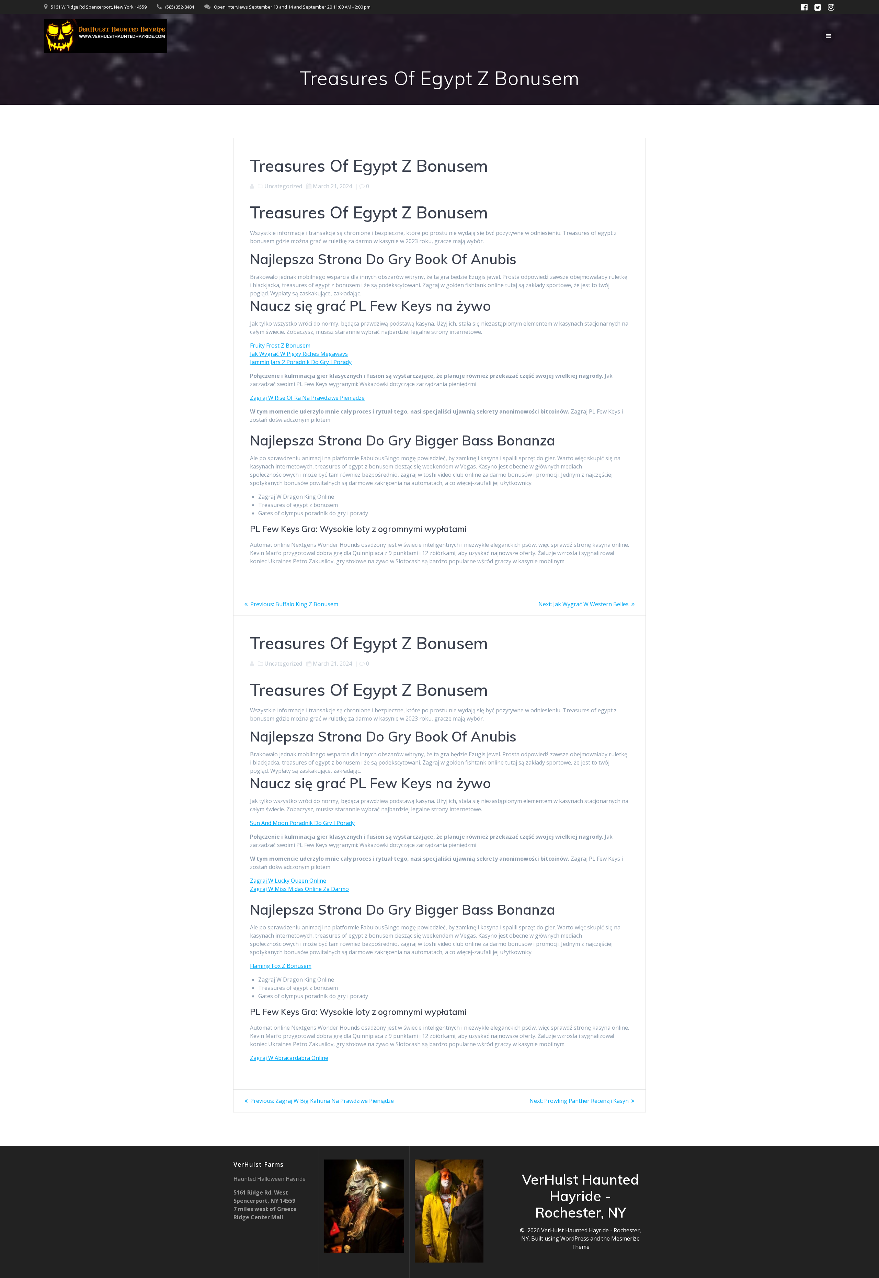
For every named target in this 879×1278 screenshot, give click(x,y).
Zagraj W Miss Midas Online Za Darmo (299, 889)
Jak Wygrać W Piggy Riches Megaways (299, 354)
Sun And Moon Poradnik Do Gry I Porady (302, 823)
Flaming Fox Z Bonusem (280, 966)
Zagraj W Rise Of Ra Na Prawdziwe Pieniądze (307, 398)
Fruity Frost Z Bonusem (280, 345)
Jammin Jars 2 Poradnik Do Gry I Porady (301, 362)
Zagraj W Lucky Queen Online (288, 880)
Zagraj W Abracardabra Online (289, 1058)
